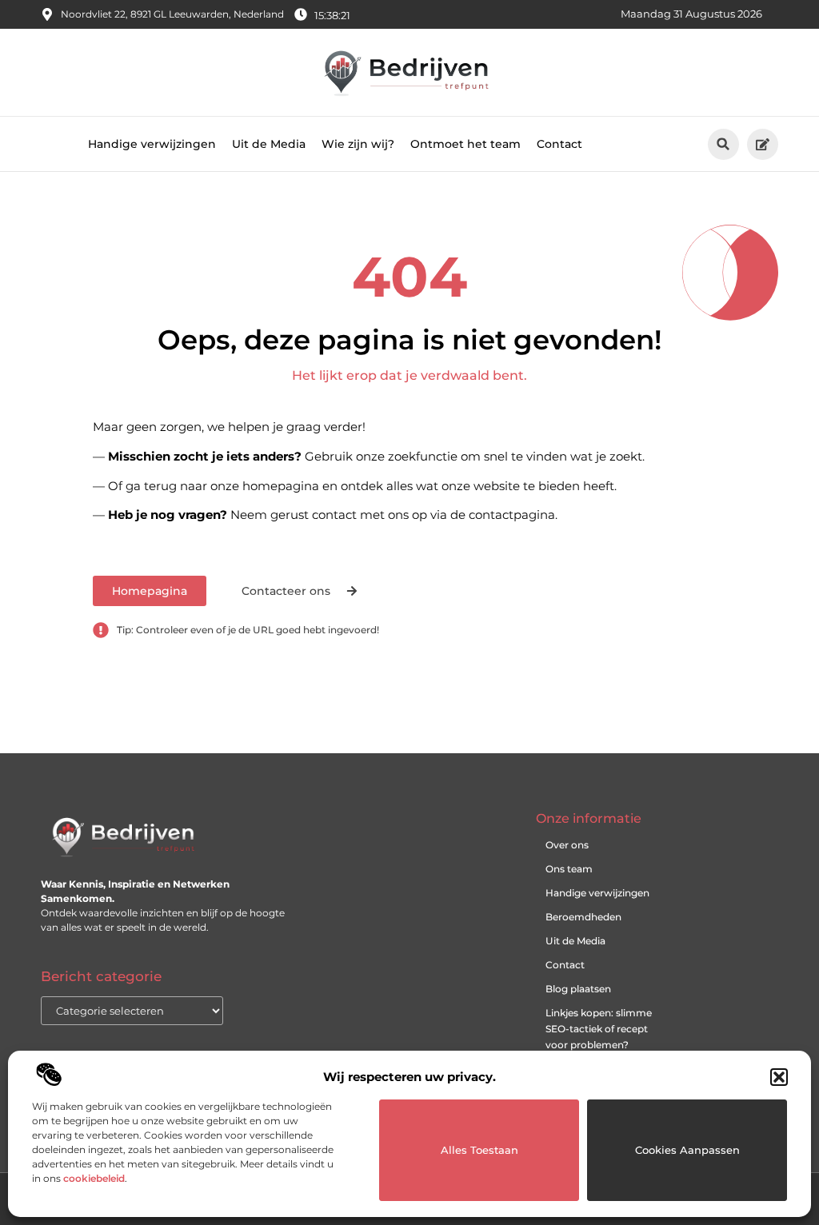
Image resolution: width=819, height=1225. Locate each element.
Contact (559, 144)
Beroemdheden (583, 917)
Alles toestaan (479, 1149)
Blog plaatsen (578, 989)
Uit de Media (269, 144)
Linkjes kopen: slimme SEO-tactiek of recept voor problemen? (598, 1029)
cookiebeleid (94, 1178)
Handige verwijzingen (152, 144)
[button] (779, 1077)
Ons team (569, 869)
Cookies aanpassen (687, 1149)
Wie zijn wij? (358, 144)
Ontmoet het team (465, 144)
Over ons (567, 845)
